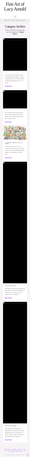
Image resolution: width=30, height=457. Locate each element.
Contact (16, 450)
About (19, 449)
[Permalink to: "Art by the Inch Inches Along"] (15, 222)
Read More (8, 86)
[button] (15, 16)
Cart (24, 450)
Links (24, 449)
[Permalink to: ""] (15, 54)
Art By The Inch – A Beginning (10, 425)
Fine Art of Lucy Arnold (15, 6)
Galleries (14, 449)
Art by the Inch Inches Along (10, 285)
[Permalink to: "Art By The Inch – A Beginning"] (15, 362)
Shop (20, 450)
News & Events (8, 450)
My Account (11, 451)
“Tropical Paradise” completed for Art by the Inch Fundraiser (14, 143)
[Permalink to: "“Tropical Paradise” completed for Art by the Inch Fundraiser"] (15, 133)
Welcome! (7, 449)
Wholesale (19, 451)
